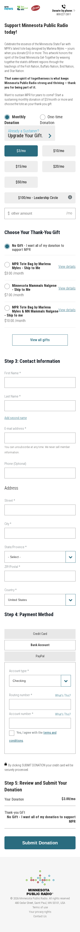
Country (10, 590)
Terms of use (40, 907)
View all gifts (40, 340)
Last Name (12, 396)
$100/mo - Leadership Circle (38, 198)
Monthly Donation (15, 119)
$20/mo (58, 166)
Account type (19, 671)
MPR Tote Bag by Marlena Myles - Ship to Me (8, 264)
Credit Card (40, 634)
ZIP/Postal (12, 567)
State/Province (15, 547)
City (7, 524)
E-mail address (15, 429)
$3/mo (21, 151)
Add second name (15, 418)
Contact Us (40, 916)
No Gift (8, 246)
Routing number (20, 695)
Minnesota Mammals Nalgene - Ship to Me (8, 286)
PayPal (40, 656)
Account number (21, 714)
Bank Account (40, 645)
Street (9, 501)
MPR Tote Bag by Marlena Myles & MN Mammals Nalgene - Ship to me (8, 308)
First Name (12, 373)
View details (67, 266)
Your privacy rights (40, 911)
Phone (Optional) (15, 464)
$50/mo (21, 182)
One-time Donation (51, 119)
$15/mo (21, 166)
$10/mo (58, 151)
